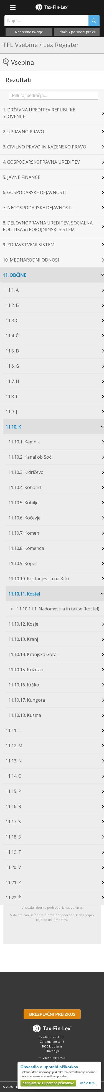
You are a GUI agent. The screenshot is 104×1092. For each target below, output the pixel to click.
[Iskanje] (94, 20)
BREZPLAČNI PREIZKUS (52, 1014)
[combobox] (45, 20)
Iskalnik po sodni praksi (77, 32)
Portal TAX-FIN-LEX (52, 7)
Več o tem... (88, 1083)
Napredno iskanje (29, 32)
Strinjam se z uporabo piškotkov (48, 1083)
